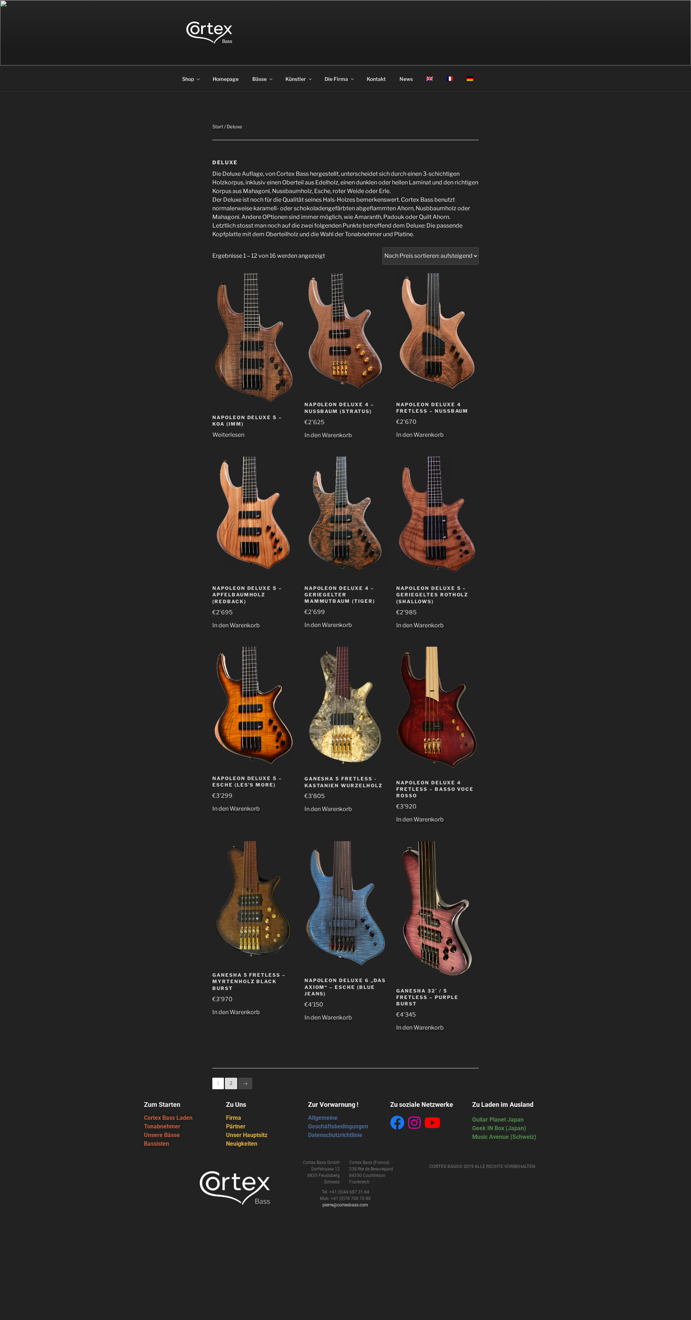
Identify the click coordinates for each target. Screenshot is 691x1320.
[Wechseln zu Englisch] (429, 79)
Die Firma (336, 79)
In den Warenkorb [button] (328, 435)
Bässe (259, 79)
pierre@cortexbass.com (345, 1204)
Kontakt (376, 79)
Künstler (295, 79)
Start (217, 126)
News (406, 79)
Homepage (226, 79)
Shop (188, 79)
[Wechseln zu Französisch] (449, 79)
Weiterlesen (228, 434)
